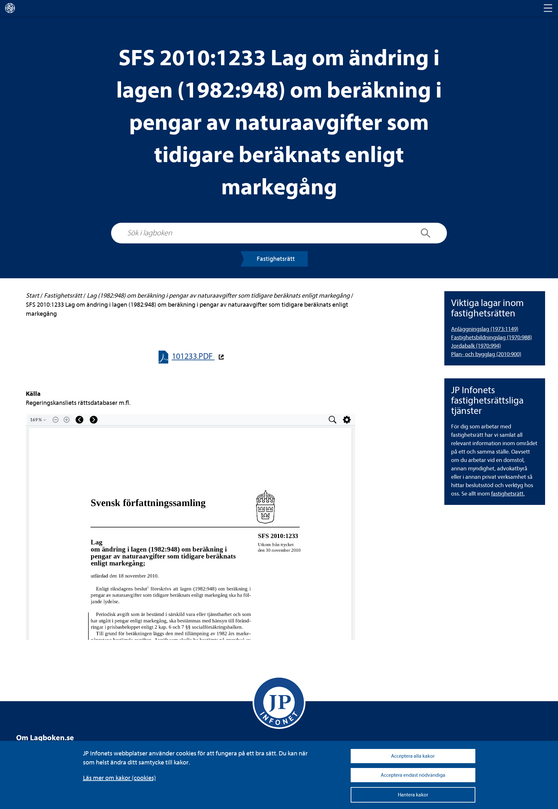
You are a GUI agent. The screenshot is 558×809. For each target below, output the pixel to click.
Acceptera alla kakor (413, 756)
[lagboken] (10, 8)
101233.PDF (193, 356)
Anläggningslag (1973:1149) (484, 329)
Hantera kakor (413, 795)
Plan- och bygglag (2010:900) (486, 354)
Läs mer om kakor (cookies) (119, 778)
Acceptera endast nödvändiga (413, 775)
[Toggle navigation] (548, 8)
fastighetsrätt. (508, 493)
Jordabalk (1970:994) (476, 346)
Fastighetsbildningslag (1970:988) (491, 337)
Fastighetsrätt (276, 258)
